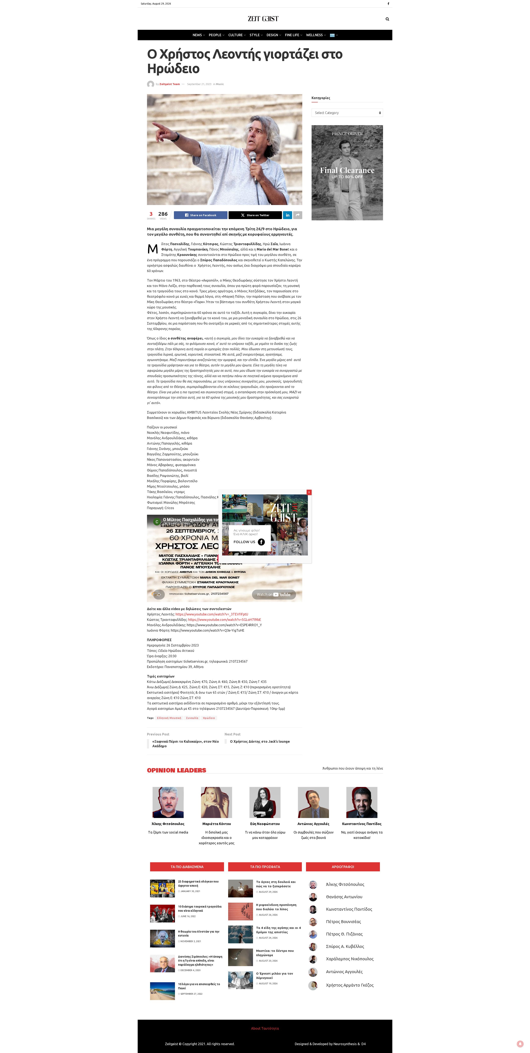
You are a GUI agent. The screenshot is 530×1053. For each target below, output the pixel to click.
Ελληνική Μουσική (169, 718)
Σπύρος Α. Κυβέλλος (345, 946)
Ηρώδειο (209, 718)
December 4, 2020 (190, 970)
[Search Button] (387, 19)
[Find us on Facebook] (388, 4)
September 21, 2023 (199, 84)
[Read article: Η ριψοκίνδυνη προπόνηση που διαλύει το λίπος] (240, 911)
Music (220, 84)
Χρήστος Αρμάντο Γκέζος (349, 985)
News (197, 35)
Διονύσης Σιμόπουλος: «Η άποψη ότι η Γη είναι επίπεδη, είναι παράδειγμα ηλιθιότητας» (200, 960)
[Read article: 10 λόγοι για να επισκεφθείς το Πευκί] (162, 991)
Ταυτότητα (270, 1028)
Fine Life (292, 35)
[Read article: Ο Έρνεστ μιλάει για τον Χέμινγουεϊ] (240, 980)
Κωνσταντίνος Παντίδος (349, 909)
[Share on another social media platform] (297, 215)
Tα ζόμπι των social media (168, 832)
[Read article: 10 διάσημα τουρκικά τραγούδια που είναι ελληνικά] (162, 913)
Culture (235, 35)
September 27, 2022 (191, 994)
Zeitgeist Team (169, 84)
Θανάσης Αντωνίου (344, 896)
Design (272, 35)
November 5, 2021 (190, 941)
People (215, 35)
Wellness (314, 35)
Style (255, 35)
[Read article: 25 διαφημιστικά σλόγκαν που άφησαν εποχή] (162, 888)
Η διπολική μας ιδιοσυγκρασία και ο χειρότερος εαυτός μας (216, 837)
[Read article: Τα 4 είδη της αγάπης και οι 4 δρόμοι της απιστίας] (240, 934)
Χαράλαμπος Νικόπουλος (349, 958)
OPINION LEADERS (176, 770)
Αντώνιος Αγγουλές (344, 971)
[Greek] (333, 35)
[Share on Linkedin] (287, 215)
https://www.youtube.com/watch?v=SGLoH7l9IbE (224, 619)
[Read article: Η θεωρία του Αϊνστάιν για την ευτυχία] (162, 938)
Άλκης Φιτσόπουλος (345, 884)
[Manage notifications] (520, 1044)
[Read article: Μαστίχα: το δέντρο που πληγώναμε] (240, 957)
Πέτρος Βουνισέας (343, 921)
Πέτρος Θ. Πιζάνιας (344, 934)
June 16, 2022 (188, 916)
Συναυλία (192, 718)
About (255, 1028)
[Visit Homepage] (263, 19)
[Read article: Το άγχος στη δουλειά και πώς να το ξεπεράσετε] (240, 888)
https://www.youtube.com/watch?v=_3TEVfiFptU (212, 614)
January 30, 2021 (190, 891)
